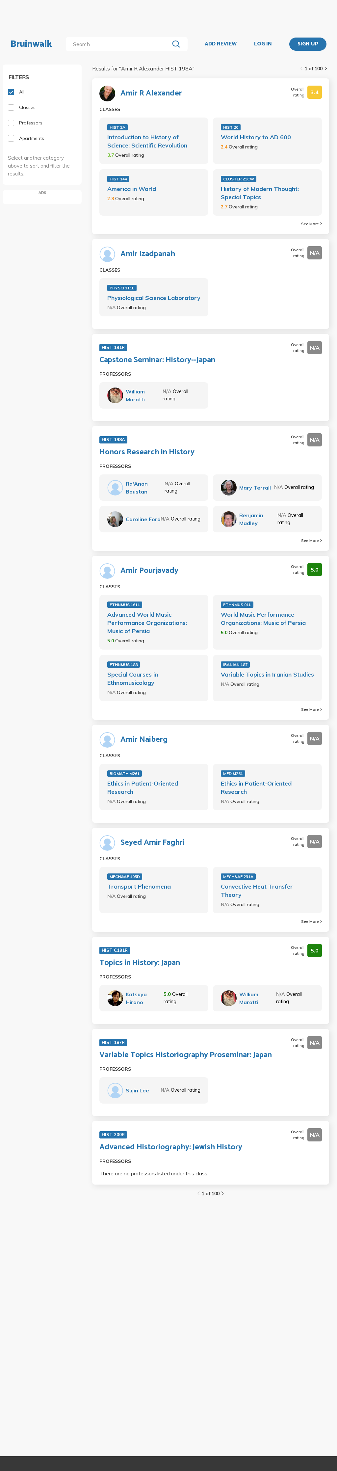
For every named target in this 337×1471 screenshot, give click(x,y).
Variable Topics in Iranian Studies (267, 674)
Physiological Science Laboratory (153, 298)
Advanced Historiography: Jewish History (170, 1147)
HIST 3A (117, 127)
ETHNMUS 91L (237, 604)
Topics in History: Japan (139, 963)
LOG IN (263, 44)
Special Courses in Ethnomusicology (132, 678)
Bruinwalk (31, 44)
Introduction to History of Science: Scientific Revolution (147, 141)
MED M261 (233, 773)
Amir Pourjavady (149, 571)
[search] (119, 44)
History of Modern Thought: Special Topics (260, 193)
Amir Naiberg (144, 740)
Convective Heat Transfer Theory (257, 890)
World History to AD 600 (256, 137)
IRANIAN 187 (235, 664)
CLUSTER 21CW (238, 178)
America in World (131, 189)
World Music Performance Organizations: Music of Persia (263, 619)
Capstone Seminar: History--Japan (157, 360)
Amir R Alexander (151, 93)
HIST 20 (230, 127)
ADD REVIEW (221, 44)
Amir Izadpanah (147, 254)
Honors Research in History (146, 452)
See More (310, 223)
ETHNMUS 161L (125, 604)
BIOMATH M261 (125, 773)
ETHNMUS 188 (124, 664)
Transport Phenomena (139, 886)
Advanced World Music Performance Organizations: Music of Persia (147, 623)
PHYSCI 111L (122, 287)
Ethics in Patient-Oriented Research (142, 787)
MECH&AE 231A (238, 876)
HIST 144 (118, 178)
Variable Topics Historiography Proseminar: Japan (185, 1055)
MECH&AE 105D (125, 876)
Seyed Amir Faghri (152, 843)
